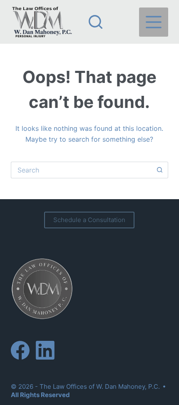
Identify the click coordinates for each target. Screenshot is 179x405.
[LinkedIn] (45, 350)
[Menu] (153, 22)
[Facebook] (20, 350)
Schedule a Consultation (89, 220)
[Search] (95, 22)
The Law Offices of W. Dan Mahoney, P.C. (100, 386)
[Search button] (160, 170)
